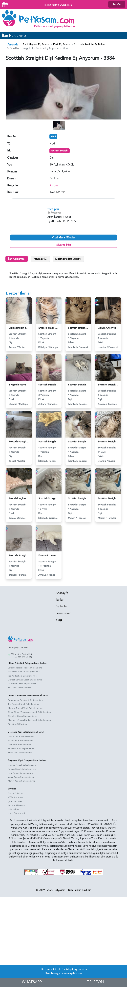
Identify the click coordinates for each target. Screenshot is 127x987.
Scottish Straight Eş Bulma (89, 44)
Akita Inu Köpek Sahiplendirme (22, 716)
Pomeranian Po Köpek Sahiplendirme (25, 700)
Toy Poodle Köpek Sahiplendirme (24, 704)
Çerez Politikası (15, 801)
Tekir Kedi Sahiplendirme (19, 687)
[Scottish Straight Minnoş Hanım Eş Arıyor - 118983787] (19, 424)
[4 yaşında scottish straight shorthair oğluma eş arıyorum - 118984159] (19, 367)
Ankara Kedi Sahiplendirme (21, 740)
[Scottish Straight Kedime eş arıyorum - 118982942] (108, 481)
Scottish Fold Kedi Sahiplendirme (24, 671)
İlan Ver (116, 4)
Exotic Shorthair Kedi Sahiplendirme (25, 679)
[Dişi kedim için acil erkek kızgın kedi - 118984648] (19, 310)
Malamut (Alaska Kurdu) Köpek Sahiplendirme (29, 720)
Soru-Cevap (63, 613)
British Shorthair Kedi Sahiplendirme (25, 667)
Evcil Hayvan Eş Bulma (36, 44)
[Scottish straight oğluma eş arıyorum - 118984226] (78, 310)
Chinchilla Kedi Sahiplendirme (22, 683)
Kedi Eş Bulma (61, 44)
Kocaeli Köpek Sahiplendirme (22, 769)
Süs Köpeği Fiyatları (17, 724)
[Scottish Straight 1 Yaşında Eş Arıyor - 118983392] (78, 424)
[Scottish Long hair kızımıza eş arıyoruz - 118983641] (49, 424)
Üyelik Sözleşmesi (16, 813)
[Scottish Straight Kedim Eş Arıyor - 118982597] (19, 538)
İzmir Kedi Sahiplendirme (19, 744)
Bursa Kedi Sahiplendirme (20, 752)
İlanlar (60, 600)
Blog (59, 620)
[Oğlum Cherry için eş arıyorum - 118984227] (108, 310)
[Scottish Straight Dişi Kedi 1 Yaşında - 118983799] (108, 367)
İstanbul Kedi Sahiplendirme (21, 736)
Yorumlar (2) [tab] (40, 259)
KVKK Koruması (15, 797)
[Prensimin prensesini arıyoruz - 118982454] (49, 538)
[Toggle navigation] (120, 20)
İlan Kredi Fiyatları (16, 805)
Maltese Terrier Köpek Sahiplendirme (25, 708)
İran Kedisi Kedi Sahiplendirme (22, 676)
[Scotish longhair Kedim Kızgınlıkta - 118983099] (19, 481)
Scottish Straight (59, 150)
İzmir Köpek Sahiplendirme (20, 773)
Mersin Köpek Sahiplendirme (21, 781)
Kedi (52, 144)
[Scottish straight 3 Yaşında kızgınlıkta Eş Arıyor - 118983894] (49, 367)
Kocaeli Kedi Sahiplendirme (21, 748)
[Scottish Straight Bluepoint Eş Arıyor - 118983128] (108, 424)
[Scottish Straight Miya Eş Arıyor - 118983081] (49, 481)
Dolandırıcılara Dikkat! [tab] (68, 259)
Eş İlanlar (62, 606)
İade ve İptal (14, 809)
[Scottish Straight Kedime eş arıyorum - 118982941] (78, 481)
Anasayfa (13, 44)
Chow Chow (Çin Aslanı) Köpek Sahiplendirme (29, 712)
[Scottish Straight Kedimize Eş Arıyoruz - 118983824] (78, 367)
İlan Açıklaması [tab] (16, 259)
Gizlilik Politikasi (15, 793)
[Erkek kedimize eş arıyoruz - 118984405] (49, 310)
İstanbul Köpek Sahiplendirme (22, 765)
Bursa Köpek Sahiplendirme (21, 777)
